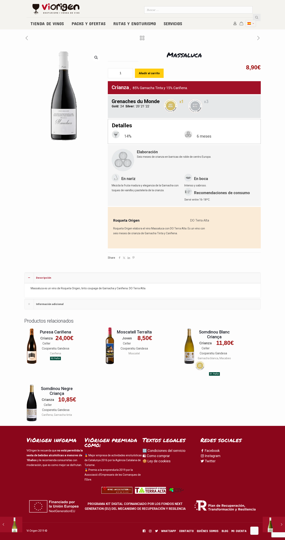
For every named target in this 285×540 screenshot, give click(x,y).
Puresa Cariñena (55, 332)
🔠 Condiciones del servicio (163, 451)
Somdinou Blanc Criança (214, 334)
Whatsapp (168, 531)
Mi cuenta (238, 531)
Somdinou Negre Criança (57, 391)
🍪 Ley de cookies (156, 461)
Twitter (210, 461)
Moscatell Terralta (134, 332)
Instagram (212, 456)
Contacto (186, 531)
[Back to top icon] (254, 531)
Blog (225, 531)
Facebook (212, 451)
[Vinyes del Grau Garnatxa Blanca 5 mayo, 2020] (274, 524)
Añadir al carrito (149, 73)
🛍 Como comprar (156, 456)
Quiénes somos (207, 531)
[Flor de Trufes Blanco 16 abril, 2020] (11, 524)
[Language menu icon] (250, 23)
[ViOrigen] (55, 8)
